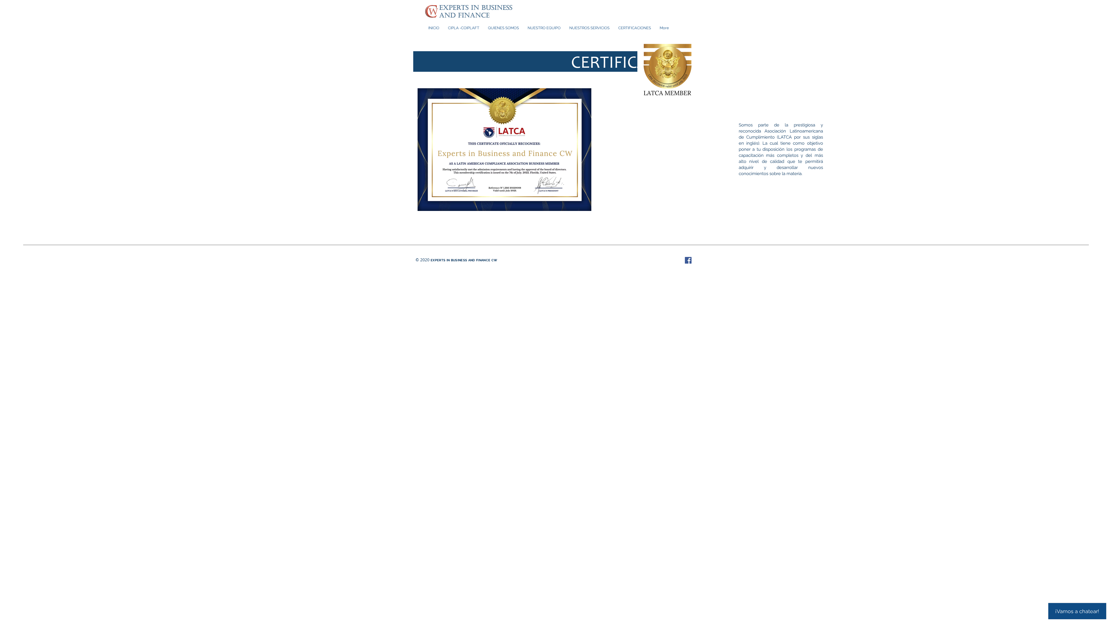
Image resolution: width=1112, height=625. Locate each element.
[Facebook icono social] (688, 260)
